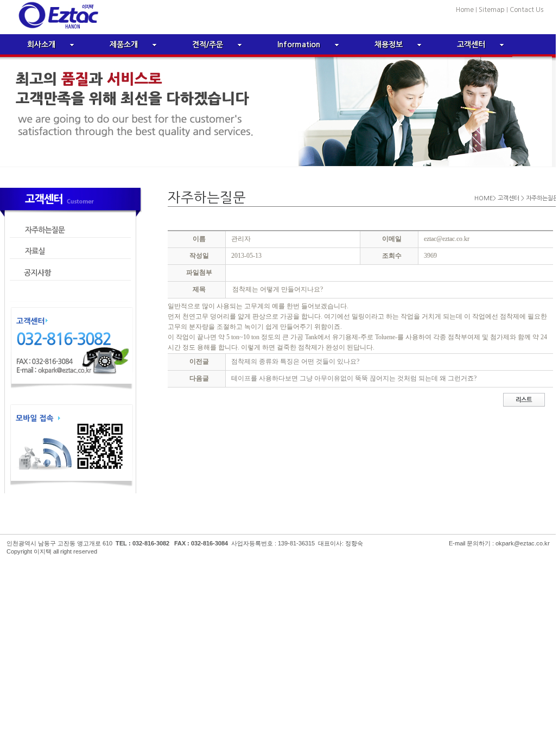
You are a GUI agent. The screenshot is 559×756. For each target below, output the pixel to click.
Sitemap (492, 10)
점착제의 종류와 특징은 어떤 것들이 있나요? (295, 361)
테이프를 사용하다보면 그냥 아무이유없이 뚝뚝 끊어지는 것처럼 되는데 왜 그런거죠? (354, 378)
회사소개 (41, 44)
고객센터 (471, 44)
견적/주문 (207, 44)
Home (465, 10)
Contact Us (526, 10)
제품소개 (124, 44)
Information (298, 44)
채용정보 (388, 44)
